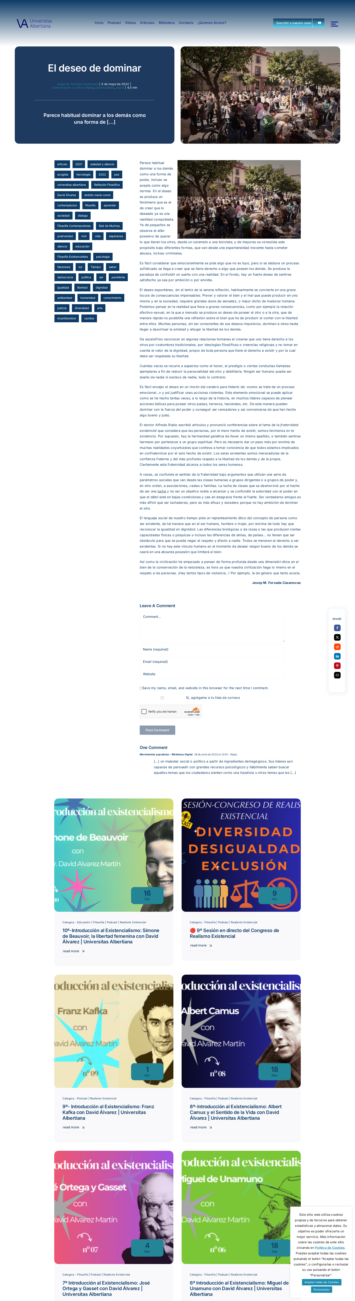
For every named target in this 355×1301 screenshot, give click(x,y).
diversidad (82, 308)
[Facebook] (337, 628)
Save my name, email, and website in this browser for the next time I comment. (205, 688)
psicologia (103, 256)
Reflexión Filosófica (107, 184)
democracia (65, 277)
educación (82, 246)
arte (100, 308)
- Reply (232, 754)
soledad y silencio (102, 164)
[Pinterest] (337, 665)
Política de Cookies (330, 1248)
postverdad (65, 236)
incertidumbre (66, 318)
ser (101, 277)
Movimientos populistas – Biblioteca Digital (166, 754)
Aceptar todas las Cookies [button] (321, 1282)
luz (80, 267)
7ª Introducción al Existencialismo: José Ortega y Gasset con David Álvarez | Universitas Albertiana (106, 1288)
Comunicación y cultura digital (73, 87)
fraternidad (176, 464)
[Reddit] (337, 646)
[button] (298, 22)
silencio (62, 246)
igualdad (63, 287)
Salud (120, 87)
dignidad (102, 287)
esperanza (116, 236)
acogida (62, 174)
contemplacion (67, 205)
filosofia (90, 205)
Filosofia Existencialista (72, 256)
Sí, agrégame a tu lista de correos (212, 698)
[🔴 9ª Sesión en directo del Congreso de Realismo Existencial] (241, 801)
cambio (89, 318)
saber (112, 267)
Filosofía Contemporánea (74, 226)
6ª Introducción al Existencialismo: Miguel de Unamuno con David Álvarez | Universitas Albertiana (239, 1288)
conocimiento (112, 297)
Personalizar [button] (322, 1289)
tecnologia (83, 174)
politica (86, 277)
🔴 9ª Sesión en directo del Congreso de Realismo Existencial (234, 933)
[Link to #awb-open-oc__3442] (334, 24)
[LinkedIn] (337, 656)
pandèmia (118, 277)
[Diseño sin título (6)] (34, 22)
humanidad (87, 297)
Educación (84, 922)
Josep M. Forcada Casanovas (77, 84)
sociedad (63, 215)
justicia (62, 308)
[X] (337, 637)
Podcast (112, 922)
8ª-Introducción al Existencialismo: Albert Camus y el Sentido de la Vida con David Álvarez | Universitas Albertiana (236, 1112)
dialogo (83, 215)
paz (116, 174)
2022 (102, 174)
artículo (62, 164)
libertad (82, 287)
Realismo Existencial (133, 922)
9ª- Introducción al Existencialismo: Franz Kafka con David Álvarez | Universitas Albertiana (108, 1112)
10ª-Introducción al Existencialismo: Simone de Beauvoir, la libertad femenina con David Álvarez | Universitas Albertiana (110, 936)
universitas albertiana (71, 184)
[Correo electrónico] (337, 675)
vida (98, 236)
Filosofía (98, 922)
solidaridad (64, 297)
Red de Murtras (109, 226)
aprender (110, 205)
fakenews (63, 267)
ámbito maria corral (97, 195)
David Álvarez (66, 195)
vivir (84, 236)
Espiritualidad (105, 87)
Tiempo (96, 267)
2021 (78, 164)
